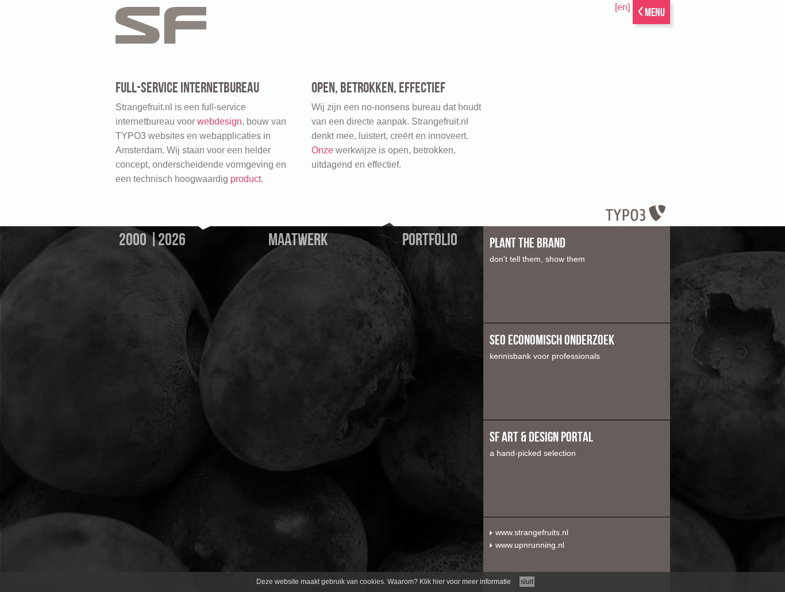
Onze (322, 150)
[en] (622, 7)
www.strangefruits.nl (531, 532)
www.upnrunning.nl (529, 545)
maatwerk (298, 240)
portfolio (429, 240)
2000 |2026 (152, 240)
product (245, 179)
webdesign (219, 121)
